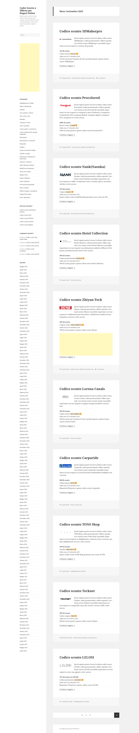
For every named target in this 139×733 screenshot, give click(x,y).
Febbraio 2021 (24, 431)
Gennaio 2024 (24, 318)
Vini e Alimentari (25, 197)
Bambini (22, 119)
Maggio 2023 (23, 344)
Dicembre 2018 (24, 515)
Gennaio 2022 (24, 396)
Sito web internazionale (27, 184)
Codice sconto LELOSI (77, 657)
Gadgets (22, 147)
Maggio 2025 (23, 266)
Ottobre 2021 (24, 405)
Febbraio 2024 (24, 315)
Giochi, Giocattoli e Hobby (28, 150)
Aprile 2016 (23, 612)
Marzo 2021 (23, 428)
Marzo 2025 (23, 273)
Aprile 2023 (23, 347)
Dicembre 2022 (24, 360)
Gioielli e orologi (25, 153)
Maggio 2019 (23, 499)
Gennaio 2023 (24, 357)
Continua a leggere (67, 66)
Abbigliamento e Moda (27, 103)
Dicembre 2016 (24, 593)
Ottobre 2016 (24, 596)
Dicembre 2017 (24, 554)
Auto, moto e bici (25, 116)
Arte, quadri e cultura (26, 113)
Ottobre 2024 (24, 289)
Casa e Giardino (24, 126)
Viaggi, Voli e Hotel (25, 194)
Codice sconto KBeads (26, 225)
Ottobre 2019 (24, 483)
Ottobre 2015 (24, 631)
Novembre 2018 (24, 518)
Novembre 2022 (24, 363)
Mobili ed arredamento (27, 168)
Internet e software (26, 162)
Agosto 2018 (23, 528)
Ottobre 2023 (24, 328)
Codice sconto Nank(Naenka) (82, 167)
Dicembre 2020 (24, 438)
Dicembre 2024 (24, 283)
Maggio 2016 (23, 609)
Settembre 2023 (24, 331)
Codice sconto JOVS (25, 215)
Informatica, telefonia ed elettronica (84, 78)
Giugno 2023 (23, 341)
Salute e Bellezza (25, 178)
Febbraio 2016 (24, 618)
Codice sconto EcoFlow (27, 221)
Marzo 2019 (23, 505)
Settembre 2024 (24, 292)
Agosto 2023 (23, 334)
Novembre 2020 (24, 441)
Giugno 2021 (23, 418)
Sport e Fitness (24, 188)
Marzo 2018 (23, 544)
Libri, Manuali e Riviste (27, 165)
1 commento (101, 78)
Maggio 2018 (23, 538)
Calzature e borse (25, 122)
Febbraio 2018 (24, 547)
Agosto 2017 (23, 567)
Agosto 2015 (23, 638)
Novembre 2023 (24, 325)
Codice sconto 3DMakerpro (81, 31)
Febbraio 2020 (24, 470)
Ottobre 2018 (24, 522)
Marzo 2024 (23, 312)
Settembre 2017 (24, 564)
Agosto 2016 (23, 602)
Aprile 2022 (23, 386)
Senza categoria (24, 181)
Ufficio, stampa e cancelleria (28, 191)
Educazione (23, 137)
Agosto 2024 (23, 296)
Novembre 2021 (24, 402)
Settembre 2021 (24, 409)
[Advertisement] (30, 67)
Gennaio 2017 (24, 589)
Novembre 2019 (24, 480)
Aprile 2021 (23, 425)
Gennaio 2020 (24, 473)
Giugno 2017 (23, 573)
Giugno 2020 (23, 457)
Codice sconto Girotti (32, 246)
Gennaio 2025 (24, 279)
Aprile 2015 (23, 651)
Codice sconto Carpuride (79, 458)
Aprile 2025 (23, 270)
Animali (22, 110)
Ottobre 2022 (24, 367)
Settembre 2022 (24, 370)
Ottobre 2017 (24, 560)
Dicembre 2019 (24, 476)
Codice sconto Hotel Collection (84, 233)
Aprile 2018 (23, 541)
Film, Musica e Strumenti (27, 141)
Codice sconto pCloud (32, 242)
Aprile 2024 (23, 308)
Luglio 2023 (23, 337)
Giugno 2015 (23, 644)
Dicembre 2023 (24, 321)
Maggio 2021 (23, 421)
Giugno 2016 (23, 606)
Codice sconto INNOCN (27, 218)
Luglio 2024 (23, 299)
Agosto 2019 (23, 489)
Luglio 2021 (23, 415)
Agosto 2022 (23, 373)
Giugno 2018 (23, 534)
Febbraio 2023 (24, 354)
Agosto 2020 (23, 451)
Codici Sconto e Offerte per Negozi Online (28, 10)
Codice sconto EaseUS (32, 254)
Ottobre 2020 (24, 444)
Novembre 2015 (24, 628)
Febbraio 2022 (24, 392)
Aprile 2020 (23, 463)
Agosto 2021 (23, 412)
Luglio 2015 (23, 641)
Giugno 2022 (23, 379)
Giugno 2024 (23, 302)
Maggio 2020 (23, 460)
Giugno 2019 (23, 496)
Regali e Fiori (24, 175)
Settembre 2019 (24, 486)
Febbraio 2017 (24, 586)
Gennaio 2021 (24, 434)
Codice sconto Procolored (80, 97)
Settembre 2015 (24, 635)
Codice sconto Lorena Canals (82, 389)
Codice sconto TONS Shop (80, 524)
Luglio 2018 (23, 531)
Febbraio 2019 (24, 509)
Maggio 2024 (23, 305)
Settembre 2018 (24, 525)
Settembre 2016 (24, 599)
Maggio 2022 (23, 383)
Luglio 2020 (23, 454)
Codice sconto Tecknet (77, 591)
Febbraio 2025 (24, 276)
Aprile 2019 (23, 502)
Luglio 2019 (23, 492)
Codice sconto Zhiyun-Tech (81, 299)
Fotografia (23, 144)
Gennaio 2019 (24, 512)
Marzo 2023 (23, 350)
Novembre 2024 (24, 286)
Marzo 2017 (23, 583)
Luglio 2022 (23, 376)
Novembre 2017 (24, 557)
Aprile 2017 (23, 580)
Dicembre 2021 (24, 399)
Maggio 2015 (23, 647)
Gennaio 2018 (24, 551)
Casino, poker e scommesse (28, 129)
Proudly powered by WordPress (69, 729)
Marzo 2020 (23, 467)
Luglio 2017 (23, 570)
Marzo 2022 (23, 389)
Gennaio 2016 (24, 622)
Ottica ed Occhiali (25, 172)
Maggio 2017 (23, 576)
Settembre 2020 (24, 447)
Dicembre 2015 (24, 625)
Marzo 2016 (23, 615)
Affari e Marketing (25, 106)
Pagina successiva (116, 715)
